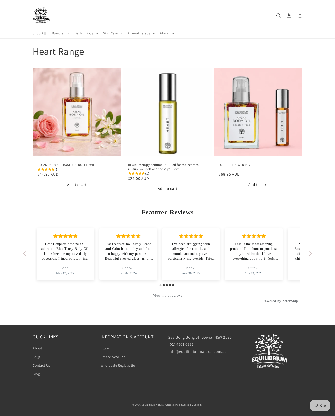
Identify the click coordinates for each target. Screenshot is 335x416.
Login (105, 348)
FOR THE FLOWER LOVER (237, 165)
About (37, 348)
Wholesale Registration (119, 365)
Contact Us (41, 365)
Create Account (113, 357)
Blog (36, 374)
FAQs (36, 357)
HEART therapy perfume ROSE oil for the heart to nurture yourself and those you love (163, 167)
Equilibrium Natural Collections (160, 404)
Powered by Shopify (191, 404)
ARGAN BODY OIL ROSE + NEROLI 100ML (66, 165)
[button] (60, 33)
